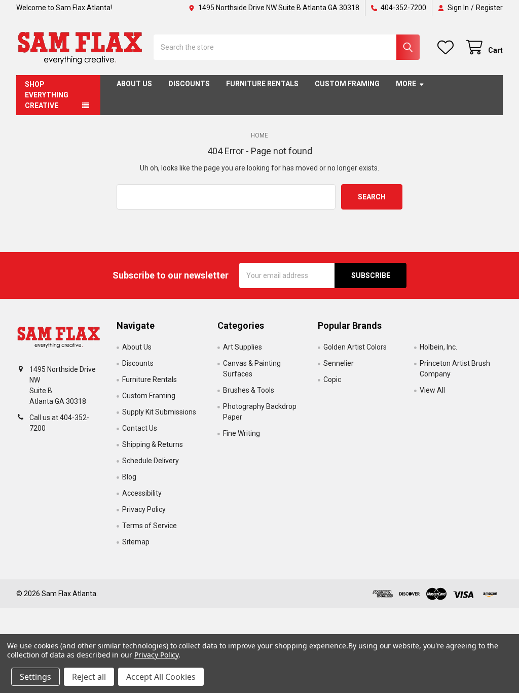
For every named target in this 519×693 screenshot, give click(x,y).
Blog (129, 477)
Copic (332, 379)
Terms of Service (149, 526)
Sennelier (338, 363)
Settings (35, 676)
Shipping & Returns (152, 444)
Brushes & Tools (248, 390)
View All (432, 390)
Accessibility (142, 493)
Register (489, 8)
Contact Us (139, 428)
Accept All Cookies (161, 676)
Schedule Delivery (150, 461)
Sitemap (136, 542)
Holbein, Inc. (438, 347)
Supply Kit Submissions (159, 412)
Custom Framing (347, 84)
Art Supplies (242, 347)
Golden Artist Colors (355, 347)
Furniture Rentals (262, 84)
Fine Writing (241, 433)
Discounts (189, 84)
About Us (134, 84)
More (406, 84)
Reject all (89, 676)
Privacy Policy (144, 509)
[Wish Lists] (447, 47)
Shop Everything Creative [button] (46, 95)
